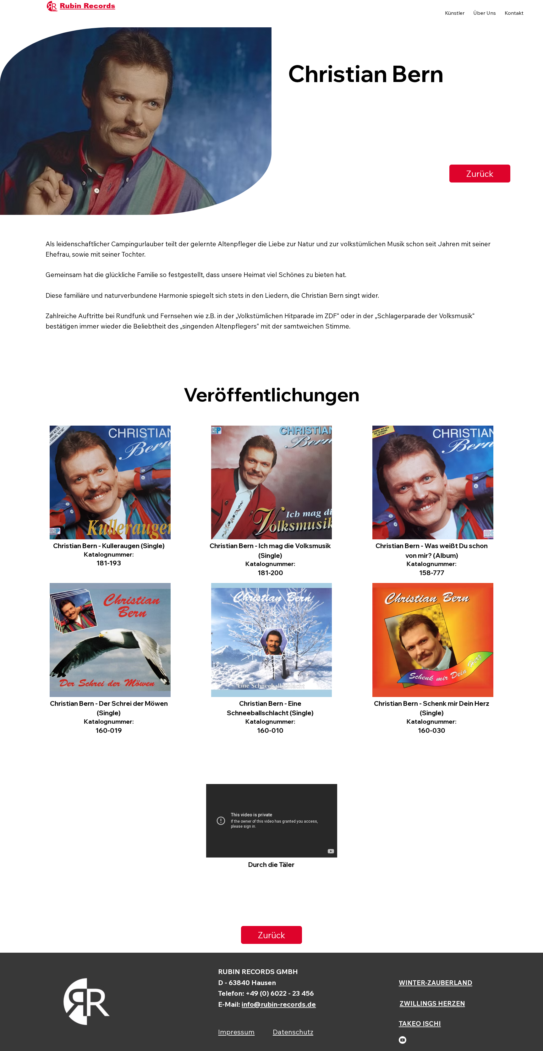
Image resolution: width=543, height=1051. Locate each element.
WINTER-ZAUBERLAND (435, 982)
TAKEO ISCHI (420, 1023)
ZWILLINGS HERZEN (432, 1003)
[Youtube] (402, 1040)
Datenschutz (293, 1031)
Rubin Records (87, 6)
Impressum (236, 1031)
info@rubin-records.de (279, 1004)
